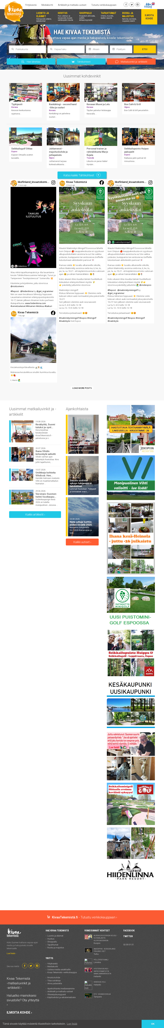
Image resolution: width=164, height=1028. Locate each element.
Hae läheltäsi (33, 61)
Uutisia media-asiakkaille (58, 969)
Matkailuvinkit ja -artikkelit (133, 61)
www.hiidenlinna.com (35, 303)
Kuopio (105, 939)
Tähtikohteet (83, 61)
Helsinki (102, 972)
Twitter (128, 936)
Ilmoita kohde (53, 977)
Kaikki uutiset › (82, 542)
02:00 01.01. (128, 944)
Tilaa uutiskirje (54, 980)
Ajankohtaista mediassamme (60, 988)
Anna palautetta (54, 983)
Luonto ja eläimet (55, 936)
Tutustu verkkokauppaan (103, 5)
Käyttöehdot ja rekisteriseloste (61, 997)
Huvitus (50, 939)
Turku (104, 951)
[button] (33, 243)
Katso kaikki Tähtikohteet (79, 175)
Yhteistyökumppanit (56, 994)
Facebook (129, 930)
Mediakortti (47, 5)
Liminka (101, 961)
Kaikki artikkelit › (35, 514)
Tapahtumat (52, 945)
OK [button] (153, 1024)
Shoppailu (52, 941)
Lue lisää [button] (72, 1023)
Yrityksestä (31, 5)
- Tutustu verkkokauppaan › (84, 917)
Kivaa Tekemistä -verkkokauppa (62, 972)
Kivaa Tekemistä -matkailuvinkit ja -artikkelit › (19, 983)
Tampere (102, 995)
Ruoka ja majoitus (55, 947)
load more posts (82, 388)
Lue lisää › (11, 953)
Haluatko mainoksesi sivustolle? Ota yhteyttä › (23, 1000)
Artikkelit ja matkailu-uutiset (72, 5)
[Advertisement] (82, 899)
